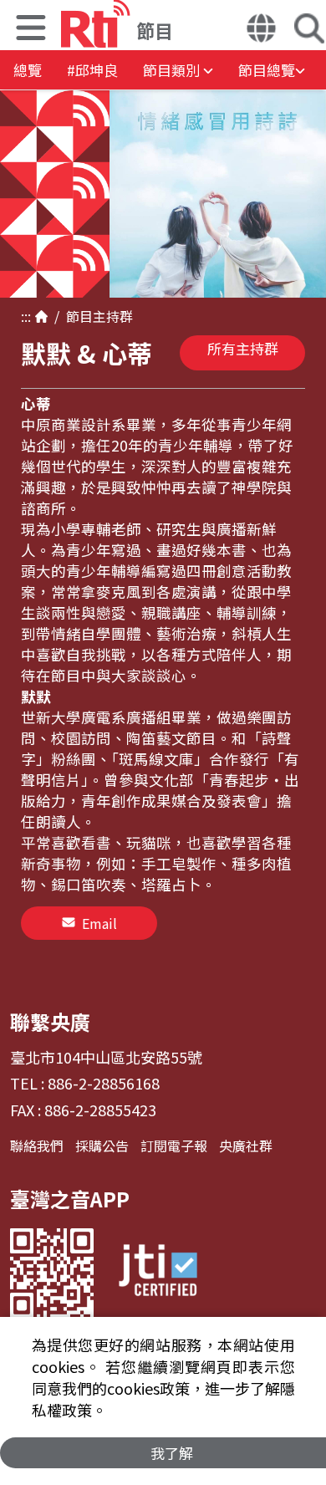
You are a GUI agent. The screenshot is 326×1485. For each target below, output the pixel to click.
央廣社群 (246, 1145)
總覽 (27, 69)
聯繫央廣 (50, 1021)
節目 (76, 316)
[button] (31, 29)
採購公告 (102, 1145)
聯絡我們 (37, 1145)
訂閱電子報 (173, 1145)
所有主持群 (242, 348)
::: (26, 316)
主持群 (113, 316)
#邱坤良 (92, 69)
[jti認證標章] (158, 1273)
